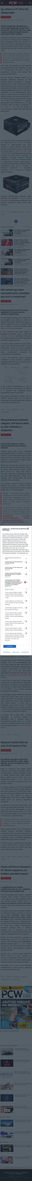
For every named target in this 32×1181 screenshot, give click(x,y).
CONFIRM (10, 646)
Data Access (16, 652)
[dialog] (16, 590)
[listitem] (16, 558)
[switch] (25, 562)
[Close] (28, 528)
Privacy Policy (25, 652)
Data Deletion (6, 652)
